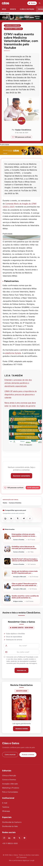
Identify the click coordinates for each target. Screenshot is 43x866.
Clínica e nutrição (27, 9)
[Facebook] (14, 838)
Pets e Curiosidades (10, 792)
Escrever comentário (21, 476)
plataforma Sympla (13, 353)
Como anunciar (10, 754)
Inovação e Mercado (13, 29)
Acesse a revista (21, 728)
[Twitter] (19, 838)
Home (5, 503)
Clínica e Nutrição (9, 775)
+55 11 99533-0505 (10, 843)
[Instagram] (4, 838)
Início (4, 9)
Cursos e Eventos (12, 25)
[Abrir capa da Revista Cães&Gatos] (21, 707)
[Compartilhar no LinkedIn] (11, 518)
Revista (13, 9)
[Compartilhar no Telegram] (23, 518)
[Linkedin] (9, 838)
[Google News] (24, 838)
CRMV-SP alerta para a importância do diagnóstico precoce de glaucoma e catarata (21, 394)
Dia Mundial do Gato (10, 826)
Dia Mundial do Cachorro (12, 822)
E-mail (4, 803)
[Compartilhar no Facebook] (29, 518)
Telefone (5, 807)
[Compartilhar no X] (17, 518)
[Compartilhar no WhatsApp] (5, 518)
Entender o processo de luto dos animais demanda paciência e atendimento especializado (18, 383)
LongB (32, 860)
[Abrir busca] (39, 3)
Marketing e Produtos (10, 788)
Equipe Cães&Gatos (23, 130)
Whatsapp (6, 811)
